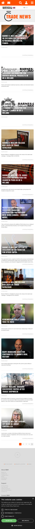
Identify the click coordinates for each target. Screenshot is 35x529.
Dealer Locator (20, 464)
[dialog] (17, 513)
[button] (17, 525)
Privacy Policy (4, 486)
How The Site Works (6, 490)
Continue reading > (28, 55)
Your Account (4, 487)
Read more (16, 506)
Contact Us (4, 473)
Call (26, 8)
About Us (3, 472)
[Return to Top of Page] (17, 455)
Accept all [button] (9, 520)
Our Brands (4, 478)
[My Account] (26, 2)
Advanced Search (5, 488)
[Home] (2, 2)
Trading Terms (4, 475)
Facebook (3, 479)
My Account (8, 464)
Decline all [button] (25, 520)
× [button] (33, 498)
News (29, 464)
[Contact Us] (8, 2)
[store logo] (9, 7)
